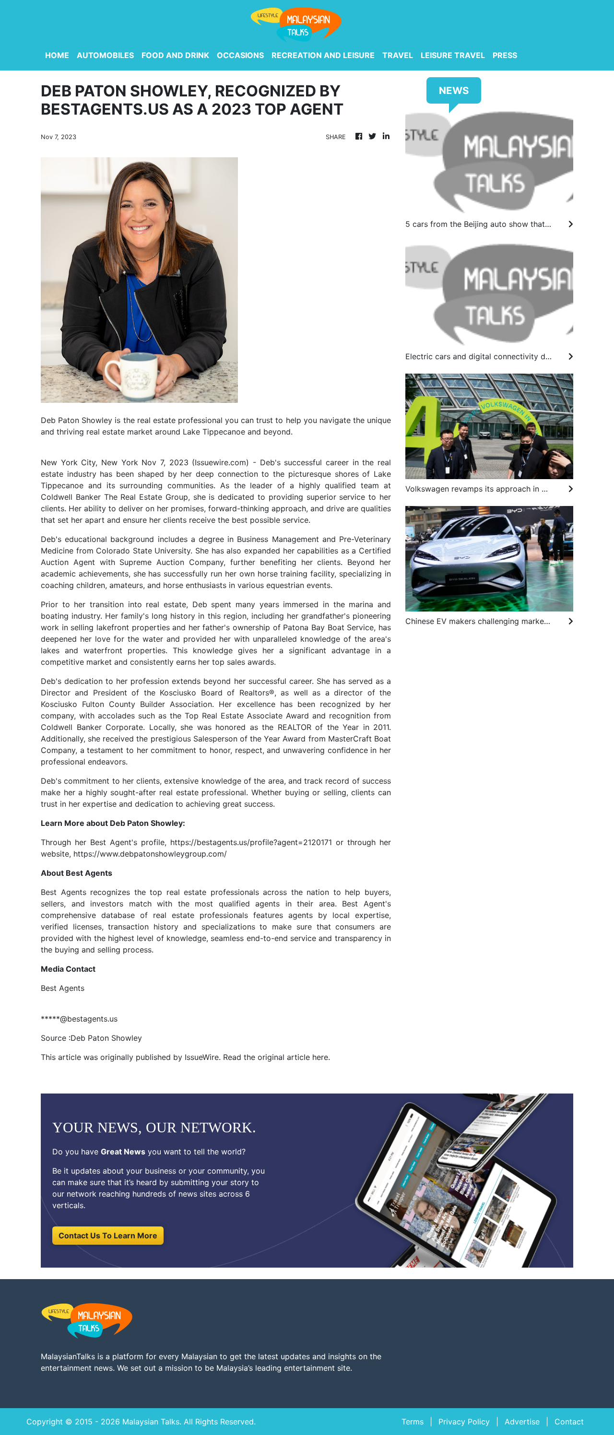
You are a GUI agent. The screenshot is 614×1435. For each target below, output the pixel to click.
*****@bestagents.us (79, 1018)
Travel (397, 55)
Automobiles (105, 55)
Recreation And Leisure (323, 55)
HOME (57, 55)
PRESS (505, 55)
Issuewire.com (220, 462)
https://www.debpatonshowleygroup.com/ (150, 854)
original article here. (294, 1057)
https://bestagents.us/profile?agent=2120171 (251, 842)
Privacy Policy (464, 1421)
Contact (569, 1421)
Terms (412, 1421)
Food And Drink (175, 55)
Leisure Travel (453, 55)
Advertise (522, 1421)
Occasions (240, 55)
